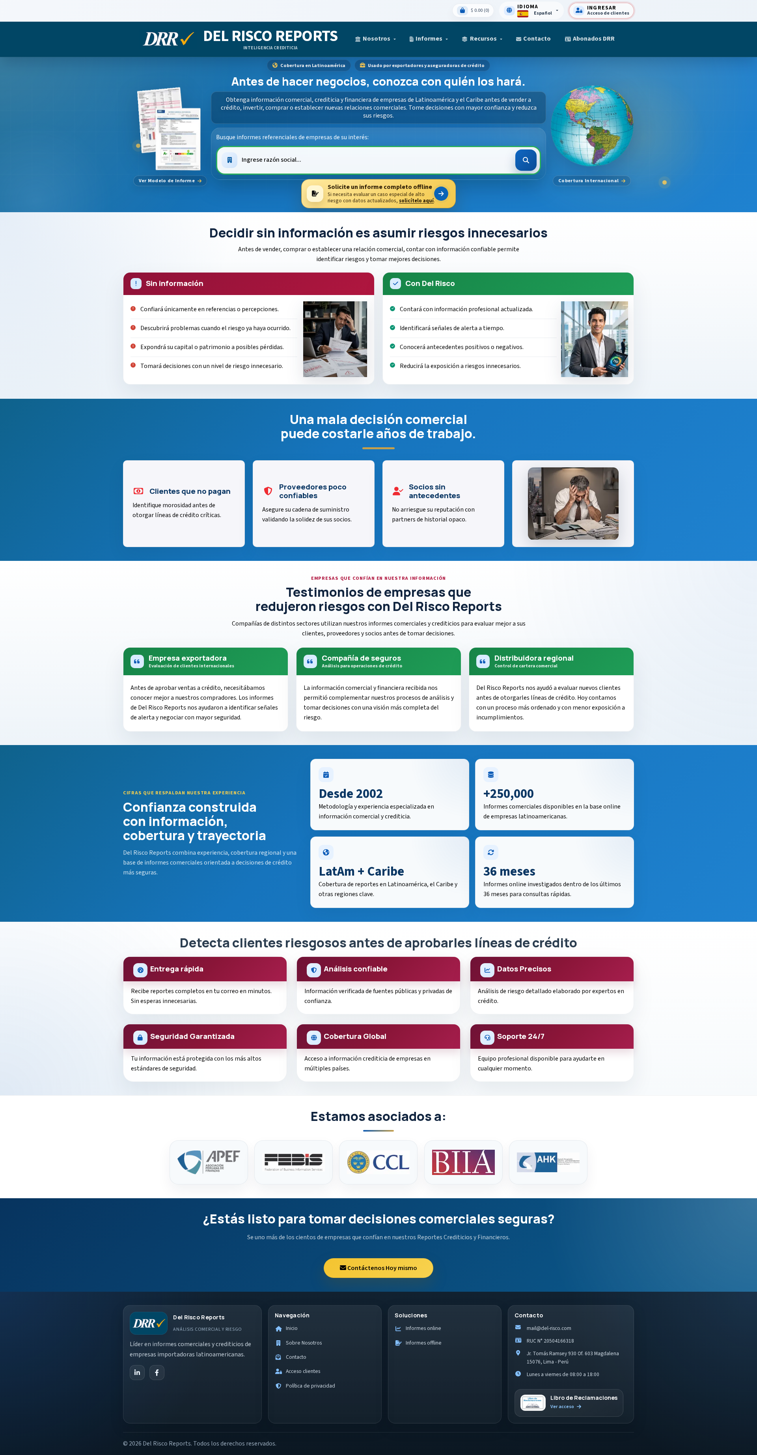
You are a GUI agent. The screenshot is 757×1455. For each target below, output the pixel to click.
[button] (375, 39)
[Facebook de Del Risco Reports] (156, 1372)
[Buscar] (526, 160)
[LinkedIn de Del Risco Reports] (137, 1372)
